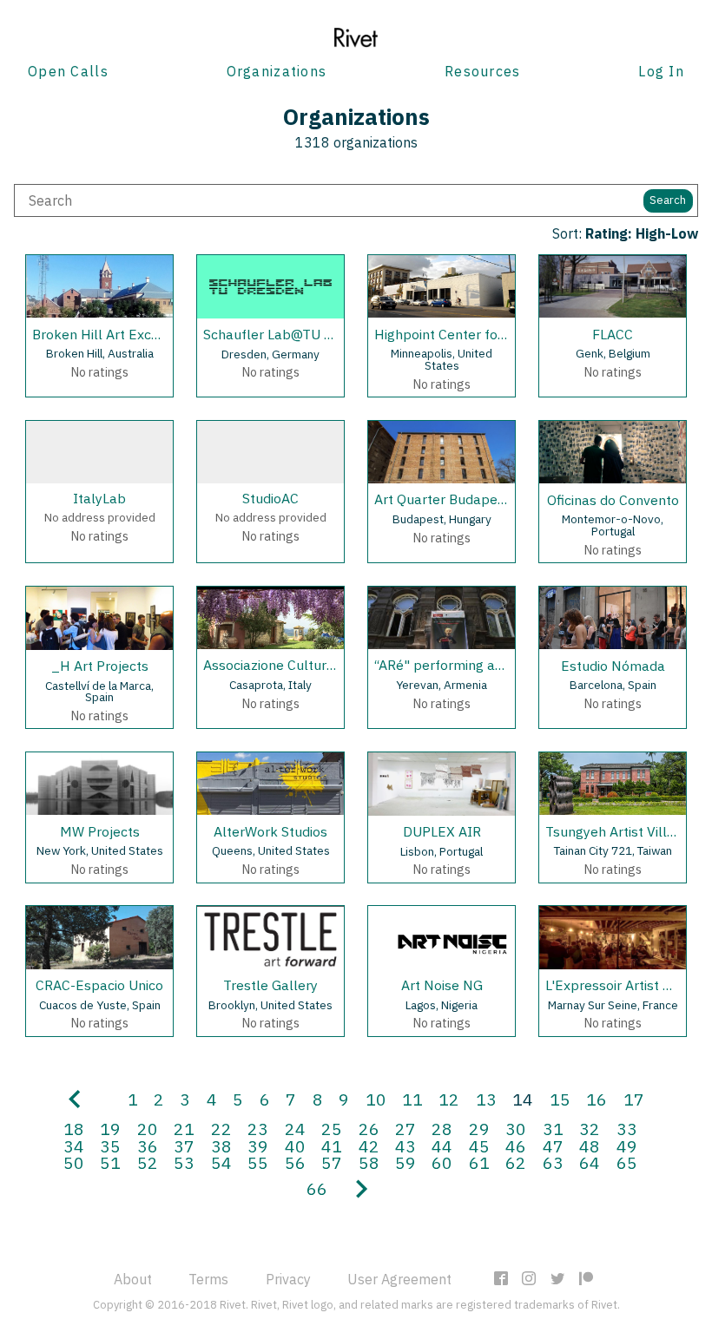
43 (405, 1146)
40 (295, 1146)
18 (73, 1128)
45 (479, 1146)
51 (110, 1162)
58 (369, 1162)
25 (331, 1128)
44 (442, 1146)
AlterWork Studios (270, 831)
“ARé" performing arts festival (468, 664)
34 (73, 1146)
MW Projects (100, 831)
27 (405, 1128)
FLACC (612, 334)
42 (369, 1146)
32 (589, 1128)
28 (442, 1128)
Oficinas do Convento (613, 500)
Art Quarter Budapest (442, 499)
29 (479, 1128)
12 (448, 1099)
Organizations (277, 71)
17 (633, 1099)
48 (589, 1146)
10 (376, 1099)
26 (369, 1128)
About (133, 1279)
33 (626, 1128)
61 (479, 1162)
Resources (483, 71)
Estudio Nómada (613, 665)
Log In (661, 71)
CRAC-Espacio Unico (99, 985)
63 (553, 1162)
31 (553, 1128)
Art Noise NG (442, 985)
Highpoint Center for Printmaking (478, 334)
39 (257, 1146)
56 (295, 1162)
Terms (208, 1279)
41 (331, 1146)
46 (515, 1146)
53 (184, 1162)
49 (626, 1146)
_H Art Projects (99, 665)
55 (257, 1162)
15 (560, 1099)
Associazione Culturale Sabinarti (304, 664)
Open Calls (68, 71)
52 (147, 1162)
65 (626, 1162)
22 (221, 1128)
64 (589, 1162)
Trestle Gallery (270, 985)
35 (110, 1146)
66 (317, 1188)
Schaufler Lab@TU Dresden (290, 334)
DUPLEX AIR (442, 831)
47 (553, 1146)
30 (515, 1128)
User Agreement (399, 1279)
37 (184, 1146)
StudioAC (270, 498)
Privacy (288, 1279)
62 (515, 1162)
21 (184, 1128)
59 (405, 1162)
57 (331, 1162)
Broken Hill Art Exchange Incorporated (154, 334)
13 (486, 1099)
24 (295, 1128)
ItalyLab (99, 498)
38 (221, 1146)
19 (110, 1128)
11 (412, 1099)
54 (221, 1162)
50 (73, 1162)
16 (596, 1099)
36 (147, 1146)
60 (442, 1162)
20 (147, 1128)
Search (667, 200)
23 (257, 1128)
